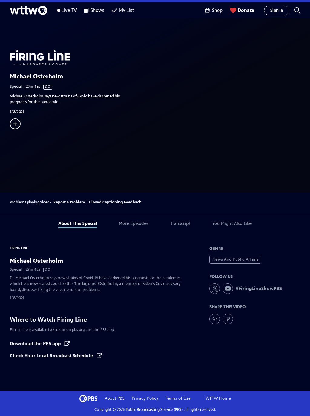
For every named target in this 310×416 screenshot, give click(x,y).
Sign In (276, 10)
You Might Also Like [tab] (232, 223)
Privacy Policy (145, 398)
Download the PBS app (36, 343)
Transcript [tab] (180, 223)
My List (126, 10)
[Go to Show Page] (160, 50)
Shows (97, 10)
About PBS (114, 398)
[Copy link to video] (228, 319)
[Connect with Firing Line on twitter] (214, 288)
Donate (246, 10)
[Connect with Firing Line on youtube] (228, 288)
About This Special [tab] (77, 223)
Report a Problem (69, 202)
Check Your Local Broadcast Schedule (52, 355)
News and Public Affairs (235, 259)
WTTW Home (218, 398)
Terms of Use (178, 398)
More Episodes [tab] (133, 223)
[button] (297, 10)
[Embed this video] (214, 319)
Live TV (69, 10)
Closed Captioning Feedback (115, 202)
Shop (217, 10)
